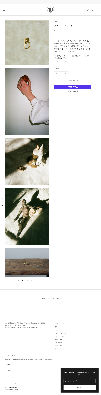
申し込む (79, 387)
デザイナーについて (60, 333)
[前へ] (18, 280)
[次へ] (35, 280)
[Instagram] (5, 332)
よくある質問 (58, 345)
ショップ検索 (58, 339)
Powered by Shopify (11, 389)
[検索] (93, 10)
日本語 (15, 383)
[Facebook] (60, 62)
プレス (56, 330)
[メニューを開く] (4, 10)
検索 (55, 327)
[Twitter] (62, 62)
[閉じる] (96, 370)
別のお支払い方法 (73, 91)
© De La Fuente (11, 387)
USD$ (6, 383)
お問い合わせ (58, 342)
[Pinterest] (65, 62)
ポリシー (57, 349)
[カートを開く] (97, 10)
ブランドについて (59, 336)
